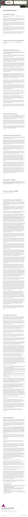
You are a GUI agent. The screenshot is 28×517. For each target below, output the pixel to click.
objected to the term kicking (14, 73)
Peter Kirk (8, 140)
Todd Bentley (12, 206)
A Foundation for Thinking (7, 490)
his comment (11, 140)
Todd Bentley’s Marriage (8, 14)
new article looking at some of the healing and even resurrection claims (12, 182)
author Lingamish (18, 42)
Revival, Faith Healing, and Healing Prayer (12, 200)
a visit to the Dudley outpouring (13, 399)
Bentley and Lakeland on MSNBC (10, 191)
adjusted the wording (6, 74)
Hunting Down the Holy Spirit (9, 315)
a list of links (7, 401)
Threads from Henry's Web (9, 2)
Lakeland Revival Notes (8, 417)
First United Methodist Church (13, 385)
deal (13, 408)
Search (23, 6)
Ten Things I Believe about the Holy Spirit (9, 486)
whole (5, 206)
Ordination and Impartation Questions (12, 135)
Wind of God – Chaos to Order (7, 492)
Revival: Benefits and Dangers (7, 484)
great (12, 408)
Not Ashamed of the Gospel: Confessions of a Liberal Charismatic (11, 217)
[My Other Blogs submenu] (26, 1)
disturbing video (12, 51)
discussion (7, 206)
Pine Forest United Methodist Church (17, 427)
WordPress (25, 515)
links (7, 51)
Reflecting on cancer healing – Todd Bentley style (11, 52)
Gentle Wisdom (9, 53)
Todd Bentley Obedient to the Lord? (11, 50)
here (8, 192)
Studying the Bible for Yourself (10, 113)
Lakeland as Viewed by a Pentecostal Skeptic (13, 40)
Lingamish (5, 42)
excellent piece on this (12, 127)
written (10, 408)
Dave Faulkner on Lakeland (9, 179)
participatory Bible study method (16, 115)
